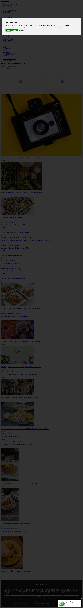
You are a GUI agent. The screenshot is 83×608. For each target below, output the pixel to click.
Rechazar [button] (14, 30)
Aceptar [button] (8, 30)
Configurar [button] (21, 30)
